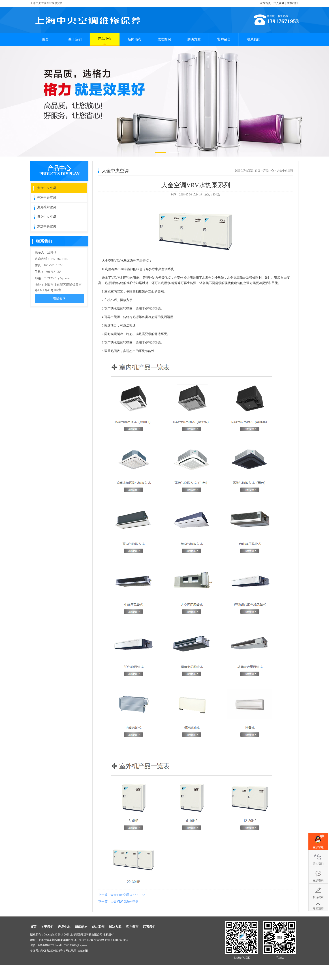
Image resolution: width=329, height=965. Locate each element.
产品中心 (104, 38)
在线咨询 (59, 298)
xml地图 (83, 950)
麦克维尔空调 (46, 207)
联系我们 (292, 3)
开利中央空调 (46, 197)
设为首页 (265, 3)
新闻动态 (134, 39)
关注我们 (318, 863)
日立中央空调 (46, 216)
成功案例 (164, 39)
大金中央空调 (46, 188)
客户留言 (224, 39)
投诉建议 (318, 897)
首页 (45, 39)
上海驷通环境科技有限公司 (86, 934)
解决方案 (194, 39)
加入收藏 (278, 3)
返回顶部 (318, 908)
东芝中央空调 (46, 226)
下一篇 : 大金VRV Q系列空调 (118, 901)
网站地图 (71, 950)
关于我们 (75, 39)
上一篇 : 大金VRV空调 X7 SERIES (121, 895)
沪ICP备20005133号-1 (52, 950)
